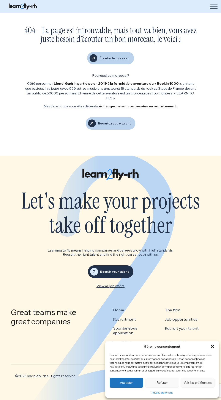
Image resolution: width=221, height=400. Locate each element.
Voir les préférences (198, 382)
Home (118, 310)
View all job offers (110, 286)
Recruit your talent (182, 328)
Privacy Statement (162, 392)
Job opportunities (181, 319)
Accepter (126, 382)
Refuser (162, 382)
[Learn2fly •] (23, 6)
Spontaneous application (125, 330)
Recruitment (124, 319)
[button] (212, 346)
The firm (172, 310)
